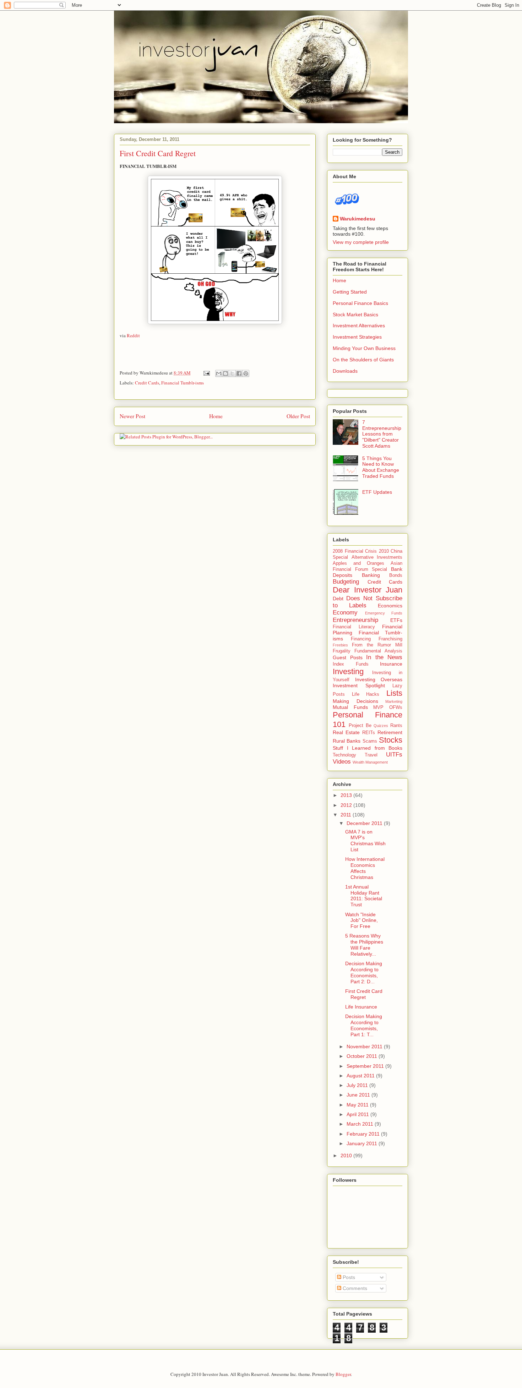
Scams (370, 741)
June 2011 (359, 1095)
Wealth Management (370, 762)
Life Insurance (361, 1007)
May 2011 (358, 1105)
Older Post (298, 416)
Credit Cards (147, 382)
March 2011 (361, 1124)
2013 (347, 795)
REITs (368, 732)
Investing (348, 671)
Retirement (389, 732)
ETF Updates (377, 492)
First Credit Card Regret (158, 153)
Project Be (360, 725)
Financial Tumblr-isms (182, 382)
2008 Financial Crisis (355, 551)
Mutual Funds (350, 707)
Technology (344, 755)
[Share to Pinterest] (245, 373)
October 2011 (363, 1056)
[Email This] (218, 373)
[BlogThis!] (225, 373)
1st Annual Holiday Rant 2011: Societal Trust (363, 895)
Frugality (341, 651)
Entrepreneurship (355, 620)
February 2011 (364, 1134)
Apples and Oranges (358, 563)
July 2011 (358, 1085)
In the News (384, 657)
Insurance (391, 664)
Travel (371, 755)
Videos (342, 761)
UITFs (394, 754)
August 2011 (361, 1075)
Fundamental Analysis (378, 651)
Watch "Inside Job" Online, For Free (361, 920)
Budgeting (346, 581)
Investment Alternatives (359, 325)
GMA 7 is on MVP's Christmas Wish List (365, 840)
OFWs (395, 707)
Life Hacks (366, 694)
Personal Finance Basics (360, 303)
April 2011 (358, 1114)
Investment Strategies (357, 337)
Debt (338, 598)
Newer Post (132, 416)
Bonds (395, 575)
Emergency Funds (384, 613)
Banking (371, 575)
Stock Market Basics (355, 314)
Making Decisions (355, 701)
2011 (347, 815)
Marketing (393, 701)
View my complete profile (361, 242)
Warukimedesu (357, 219)
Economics (390, 605)
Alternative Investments (377, 557)
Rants (396, 725)
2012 (347, 805)
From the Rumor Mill (377, 645)
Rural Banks (346, 741)
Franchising (390, 638)
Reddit (133, 335)
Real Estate (346, 732)
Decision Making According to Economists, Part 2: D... (363, 972)
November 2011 (365, 1046)
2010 (347, 1155)
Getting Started (350, 292)
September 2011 (366, 1066)
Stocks (390, 740)
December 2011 (365, 823)
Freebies (340, 645)
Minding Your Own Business (364, 348)
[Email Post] (206, 373)
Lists (394, 693)
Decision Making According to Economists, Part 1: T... (363, 1025)
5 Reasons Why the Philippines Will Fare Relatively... (364, 944)
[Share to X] (232, 373)
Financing (361, 638)
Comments (354, 1288)
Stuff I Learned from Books (367, 748)
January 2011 (363, 1143)
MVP (378, 707)
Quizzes (381, 725)
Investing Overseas (379, 679)
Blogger (343, 1374)
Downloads (345, 371)
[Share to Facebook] (239, 373)
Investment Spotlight (359, 685)
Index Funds (351, 664)
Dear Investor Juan (367, 589)
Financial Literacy (354, 626)
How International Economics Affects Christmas (365, 868)
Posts (348, 1277)
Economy (345, 612)
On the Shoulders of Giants (363, 359)
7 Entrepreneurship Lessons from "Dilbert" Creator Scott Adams (381, 434)
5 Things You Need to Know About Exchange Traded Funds (380, 467)
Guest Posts (348, 657)
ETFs (396, 620)
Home (216, 416)
